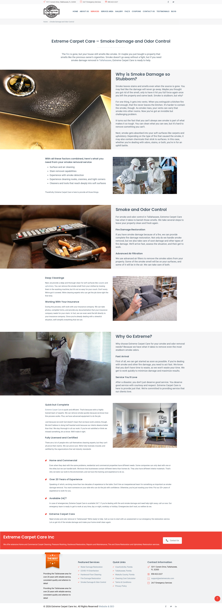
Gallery (119, 11)
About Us (84, 11)
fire (68, 54)
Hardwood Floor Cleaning (91, 574)
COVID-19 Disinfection (90, 571)
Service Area (107, 11)
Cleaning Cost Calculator (125, 578)
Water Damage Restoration (92, 567)
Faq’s (127, 11)
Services (95, 11)
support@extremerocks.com (162, 578)
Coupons (136, 11)
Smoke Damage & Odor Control (93, 582)
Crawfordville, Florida (124, 567)
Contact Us (149, 11)
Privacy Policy (121, 586)
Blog (173, 11)
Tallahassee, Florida (123, 571)
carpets (101, 283)
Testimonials (163, 11)
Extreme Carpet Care (53, 410)
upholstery (49, 286)
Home (75, 11)
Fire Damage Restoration (91, 578)
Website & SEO (106, 606)
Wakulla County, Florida (124, 574)
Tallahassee (105, 60)
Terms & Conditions (123, 582)
